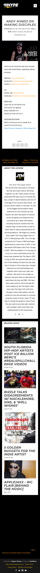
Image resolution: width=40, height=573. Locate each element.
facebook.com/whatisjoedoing (24, 96)
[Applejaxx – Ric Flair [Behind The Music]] (20, 469)
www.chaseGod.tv (18, 78)
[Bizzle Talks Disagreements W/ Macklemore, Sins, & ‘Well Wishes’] (20, 379)
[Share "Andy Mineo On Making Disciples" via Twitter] (18, 145)
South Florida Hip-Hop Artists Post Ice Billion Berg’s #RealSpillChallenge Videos (19, 355)
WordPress (33, 561)
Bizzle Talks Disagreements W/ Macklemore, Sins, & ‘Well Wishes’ (19, 399)
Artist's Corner (17, 31)
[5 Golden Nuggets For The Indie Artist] (20, 428)
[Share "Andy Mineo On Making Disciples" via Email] (26, 145)
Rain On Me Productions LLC (14, 564)
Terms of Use (29, 564)
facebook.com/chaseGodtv (23, 81)
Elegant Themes (16, 561)
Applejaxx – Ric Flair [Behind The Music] (18, 485)
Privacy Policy (12, 567)
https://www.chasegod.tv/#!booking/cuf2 (20, 128)
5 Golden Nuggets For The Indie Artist (19, 451)
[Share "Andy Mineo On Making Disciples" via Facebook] (14, 145)
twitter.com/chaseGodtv (20, 84)
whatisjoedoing (17, 93)
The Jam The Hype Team (21, 28)
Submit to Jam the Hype (25, 567)
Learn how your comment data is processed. (18, 551)
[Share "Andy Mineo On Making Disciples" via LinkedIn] (22, 145)
